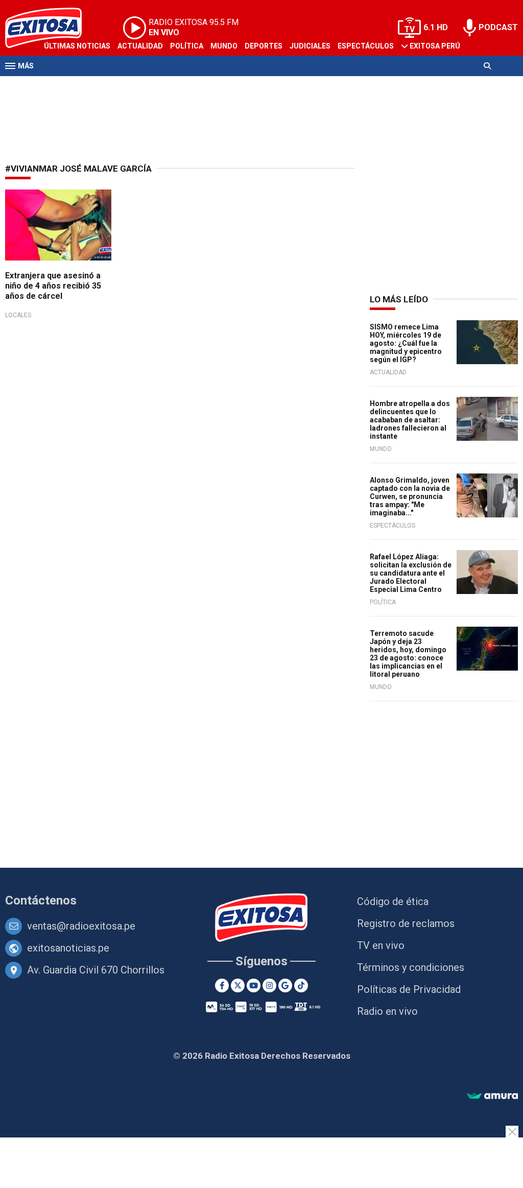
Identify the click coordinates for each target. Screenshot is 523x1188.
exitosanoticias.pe (68, 948)
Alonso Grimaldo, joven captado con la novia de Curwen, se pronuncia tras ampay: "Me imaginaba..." (410, 496)
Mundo (223, 46)
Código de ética (393, 901)
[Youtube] (253, 985)
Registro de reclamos (406, 923)
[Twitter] (238, 985)
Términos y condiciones (410, 967)
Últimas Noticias (77, 46)
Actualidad (140, 46)
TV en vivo (381, 945)
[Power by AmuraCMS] (492, 1096)
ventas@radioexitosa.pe (81, 926)
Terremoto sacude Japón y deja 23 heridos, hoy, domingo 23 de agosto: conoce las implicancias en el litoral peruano (408, 653)
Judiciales (310, 46)
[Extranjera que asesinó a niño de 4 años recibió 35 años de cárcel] (58, 224)
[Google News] (285, 985)
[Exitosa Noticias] (261, 918)
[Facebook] (222, 985)
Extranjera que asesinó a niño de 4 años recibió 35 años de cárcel (53, 286)
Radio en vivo (387, 1011)
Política (186, 46)
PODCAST (498, 27)
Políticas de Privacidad (409, 989)
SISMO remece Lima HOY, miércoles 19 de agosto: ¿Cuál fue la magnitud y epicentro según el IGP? (406, 343)
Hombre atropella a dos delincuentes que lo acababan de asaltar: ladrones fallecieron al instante (410, 419)
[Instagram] (269, 985)
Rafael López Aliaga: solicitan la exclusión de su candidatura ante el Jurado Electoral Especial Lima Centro (410, 573)
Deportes (263, 46)
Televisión (64, 86)
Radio (102, 86)
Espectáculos (366, 46)
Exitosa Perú (435, 46)
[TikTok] (301, 985)
